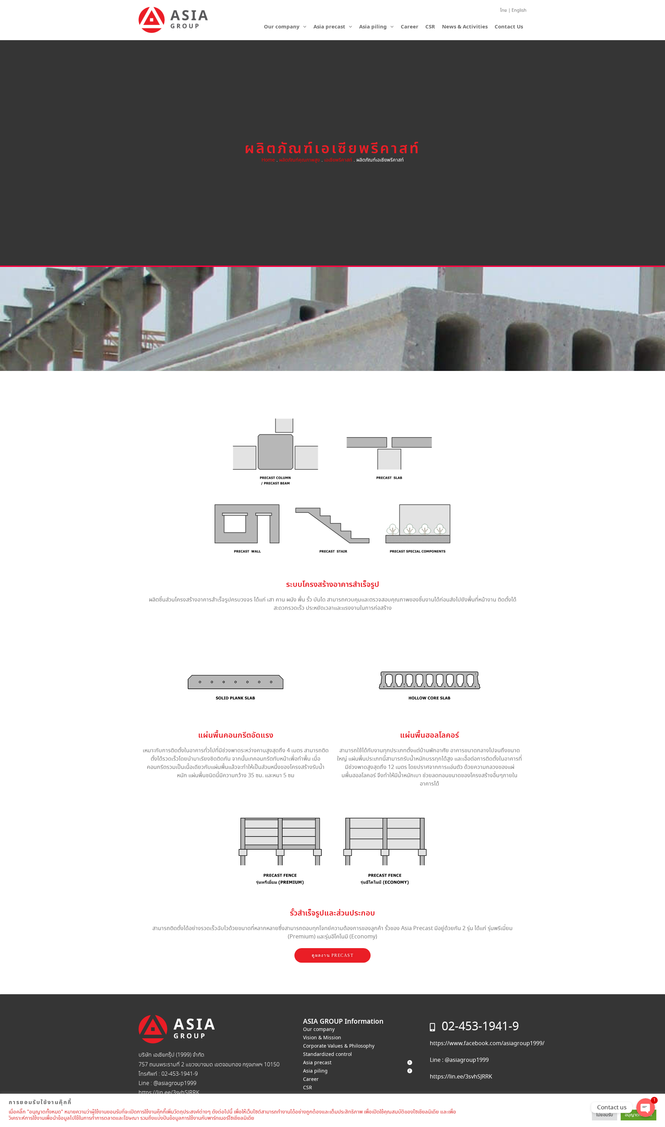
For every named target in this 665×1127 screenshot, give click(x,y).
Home (268, 160)
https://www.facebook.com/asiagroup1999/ (487, 1044)
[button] (332, 955)
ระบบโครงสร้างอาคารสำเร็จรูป (332, 584)
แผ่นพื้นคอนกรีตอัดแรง (235, 735)
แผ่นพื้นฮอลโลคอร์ (429, 735)
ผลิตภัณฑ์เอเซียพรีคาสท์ (332, 149)
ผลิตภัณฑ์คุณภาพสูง (299, 160)
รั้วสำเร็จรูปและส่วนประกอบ (332, 913)
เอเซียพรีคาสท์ (338, 160)
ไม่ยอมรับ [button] (604, 1115)
